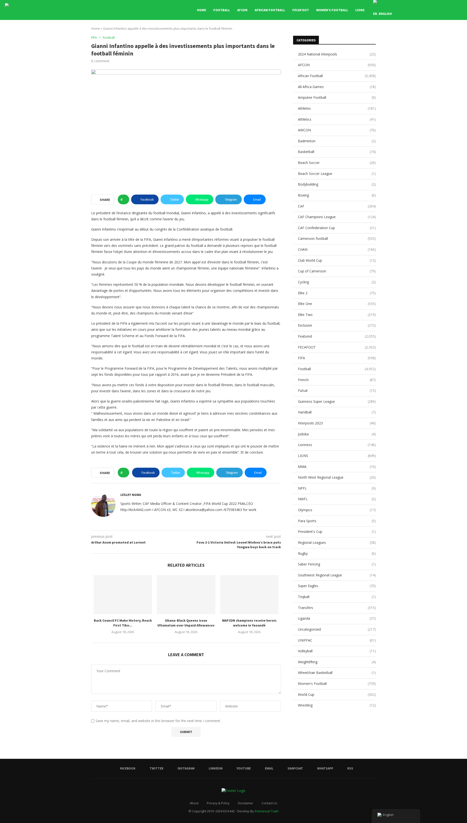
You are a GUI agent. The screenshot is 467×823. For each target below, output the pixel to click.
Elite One (337, 303)
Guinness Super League (337, 401)
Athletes (337, 108)
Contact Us (269, 803)
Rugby (337, 553)
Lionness (337, 444)
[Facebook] (411, 10)
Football (221, 10)
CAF (337, 206)
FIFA (337, 358)
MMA (337, 466)
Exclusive (337, 325)
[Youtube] (432, 10)
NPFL (337, 488)
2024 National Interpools (337, 54)
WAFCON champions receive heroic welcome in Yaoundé (249, 622)
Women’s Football (332, 10)
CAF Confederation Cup (337, 227)
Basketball (337, 151)
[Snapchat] (442, 10)
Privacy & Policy (218, 803)
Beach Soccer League (337, 173)
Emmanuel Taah (266, 811)
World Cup (337, 694)
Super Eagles (337, 585)
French (337, 379)
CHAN (337, 249)
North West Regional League (337, 477)
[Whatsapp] (447, 10)
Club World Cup (337, 260)
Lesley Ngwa (130, 494)
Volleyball (337, 651)
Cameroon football (337, 238)
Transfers (337, 607)
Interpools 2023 (337, 423)
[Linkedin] (426, 10)
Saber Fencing (337, 564)
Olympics (337, 510)
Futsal (337, 390)
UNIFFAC (337, 640)
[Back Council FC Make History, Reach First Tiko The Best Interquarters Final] (123, 594)
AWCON (337, 130)
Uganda (337, 618)
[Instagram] (421, 10)
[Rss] (452, 10)
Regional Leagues (337, 542)
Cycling (337, 282)
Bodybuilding (337, 184)
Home (201, 10)
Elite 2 (337, 293)
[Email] (437, 10)
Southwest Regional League (337, 575)
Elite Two (337, 314)
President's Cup (337, 531)
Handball (337, 412)
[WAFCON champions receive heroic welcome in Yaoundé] (249, 594)
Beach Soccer (337, 162)
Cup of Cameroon (337, 271)
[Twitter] (416, 10)
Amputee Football (337, 97)
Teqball (337, 596)
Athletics (337, 119)
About (194, 803)
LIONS (360, 10)
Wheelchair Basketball (337, 672)
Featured (337, 336)
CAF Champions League (337, 217)
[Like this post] (125, 199)
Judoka (337, 434)
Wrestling (337, 705)
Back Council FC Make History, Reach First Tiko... (123, 622)
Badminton (337, 141)
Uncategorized (337, 629)
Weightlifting (337, 662)
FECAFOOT (300, 10)
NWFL (337, 499)
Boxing (337, 195)
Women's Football (337, 683)
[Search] (459, 10)
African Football (270, 10)
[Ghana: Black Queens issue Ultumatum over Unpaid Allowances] (186, 594)
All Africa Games (337, 86)
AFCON (242, 10)
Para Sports (337, 521)
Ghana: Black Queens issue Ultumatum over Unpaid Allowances (186, 622)
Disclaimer (245, 803)
